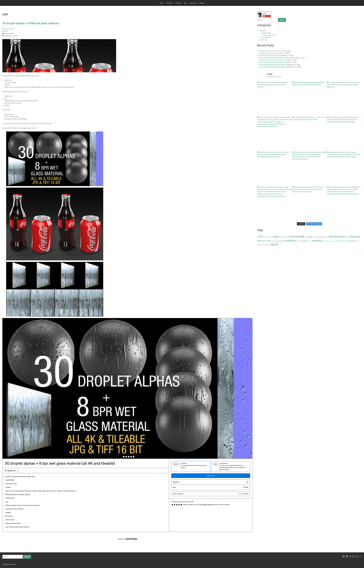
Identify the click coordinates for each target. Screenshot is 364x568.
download (335, 236)
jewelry (277, 241)
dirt (328, 237)
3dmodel (264, 237)
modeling (290, 240)
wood (265, 245)
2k (257, 237)
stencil (334, 241)
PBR (304, 241)
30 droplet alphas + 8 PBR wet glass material (30, 23)
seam (323, 241)
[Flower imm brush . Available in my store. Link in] (309, 133)
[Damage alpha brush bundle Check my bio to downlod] (309, 203)
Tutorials (265, 37)
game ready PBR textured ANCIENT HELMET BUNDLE (277, 58)
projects (262, 40)
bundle (300, 236)
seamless (327, 241)
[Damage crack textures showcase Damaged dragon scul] (274, 203)
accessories (269, 237)
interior (272, 241)
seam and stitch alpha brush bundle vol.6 (273, 62)
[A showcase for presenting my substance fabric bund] (274, 133)
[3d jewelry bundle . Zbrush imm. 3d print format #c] (344, 98)
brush (292, 236)
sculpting (316, 240)
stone (341, 241)
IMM (259, 241)
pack (297, 241)
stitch (338, 241)
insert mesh (266, 241)
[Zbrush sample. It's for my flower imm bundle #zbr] (274, 168)
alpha (276, 236)
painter (300, 241)
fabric (343, 237)
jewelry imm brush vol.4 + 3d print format (273, 60)
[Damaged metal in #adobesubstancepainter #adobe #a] (274, 98)
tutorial (259, 245)
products (34, 128)
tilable (357, 241)
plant (307, 241)
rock (310, 241)
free (348, 237)
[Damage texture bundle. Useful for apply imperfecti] (344, 168)
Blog (260, 31)
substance (346, 241)
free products (268, 35)
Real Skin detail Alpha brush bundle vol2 (272, 65)
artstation (26, 123)
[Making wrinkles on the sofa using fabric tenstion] (309, 168)
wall (262, 245)
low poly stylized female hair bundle (271, 55)
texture (352, 241)
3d (260, 236)
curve (314, 237)
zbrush (274, 244)
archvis (287, 237)
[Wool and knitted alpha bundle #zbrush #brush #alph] (309, 98)
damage (319, 237)
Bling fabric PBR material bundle (270, 51)
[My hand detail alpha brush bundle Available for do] (344, 203)
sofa (331, 241)
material (281, 241)
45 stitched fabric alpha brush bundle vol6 (273, 67)
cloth (310, 236)
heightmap (354, 236)
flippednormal (36, 123)
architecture (282, 237)
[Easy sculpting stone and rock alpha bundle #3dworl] (344, 133)
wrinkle (268, 245)
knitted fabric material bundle (269, 53)
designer (324, 237)
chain (306, 237)
